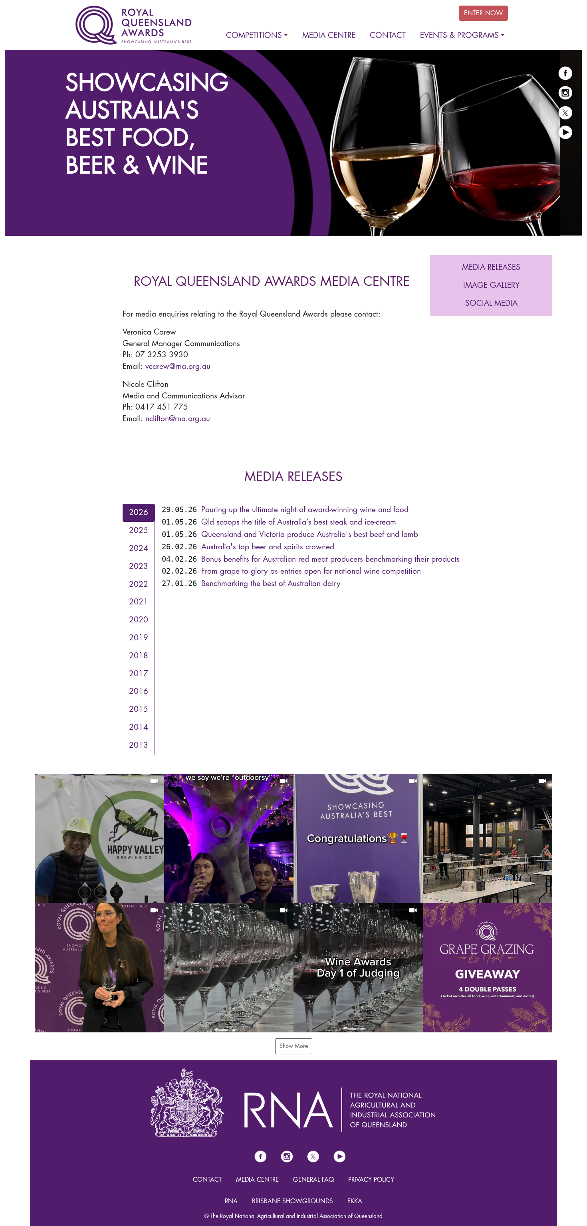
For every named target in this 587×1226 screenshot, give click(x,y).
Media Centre (328, 35)
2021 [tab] (138, 602)
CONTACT (207, 1179)
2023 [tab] (138, 566)
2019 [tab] (138, 637)
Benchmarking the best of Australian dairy (271, 583)
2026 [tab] (138, 512)
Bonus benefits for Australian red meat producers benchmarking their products (330, 558)
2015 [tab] (138, 709)
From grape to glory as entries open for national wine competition (311, 571)
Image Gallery (491, 285)
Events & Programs (459, 35)
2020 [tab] (138, 619)
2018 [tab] (138, 655)
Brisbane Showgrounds (292, 1201)
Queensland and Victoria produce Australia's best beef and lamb (309, 534)
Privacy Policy (371, 1179)
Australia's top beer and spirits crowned (267, 546)
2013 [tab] (138, 745)
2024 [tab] (138, 548)
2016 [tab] (138, 691)
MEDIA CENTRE (257, 1179)
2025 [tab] (138, 530)
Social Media (491, 303)
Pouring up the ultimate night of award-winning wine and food (305, 509)
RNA (231, 1201)
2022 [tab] (138, 584)
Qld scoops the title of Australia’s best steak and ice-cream (298, 521)
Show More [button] (294, 1045)
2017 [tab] (138, 673)
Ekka (354, 1201)
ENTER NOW (483, 13)
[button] (99, 838)
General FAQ (313, 1179)
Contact (388, 35)
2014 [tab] (138, 727)
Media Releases (491, 267)
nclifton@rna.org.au (177, 418)
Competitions (254, 35)
